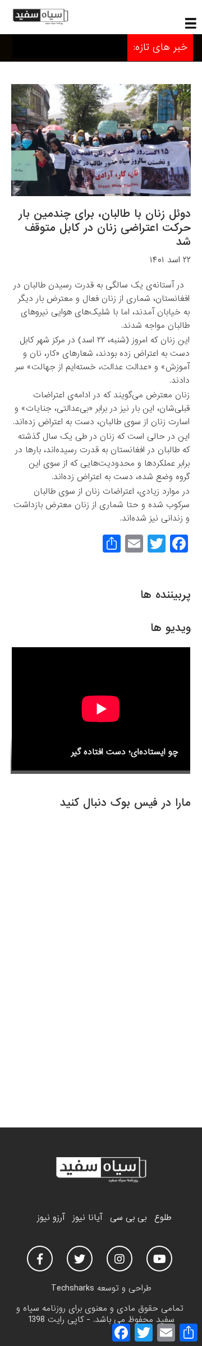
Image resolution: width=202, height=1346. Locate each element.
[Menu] (191, 22)
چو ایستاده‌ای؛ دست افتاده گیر (124, 752)
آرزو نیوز (51, 1217)
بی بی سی (128, 1217)
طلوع (162, 1217)
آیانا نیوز (87, 1217)
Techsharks (72, 1288)
